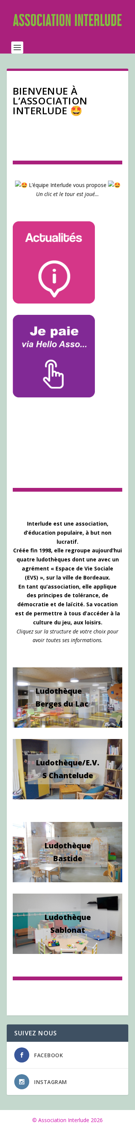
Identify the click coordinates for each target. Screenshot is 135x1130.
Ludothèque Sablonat (67, 923)
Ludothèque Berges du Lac (61, 697)
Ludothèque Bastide (67, 851)
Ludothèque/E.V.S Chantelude (67, 768)
